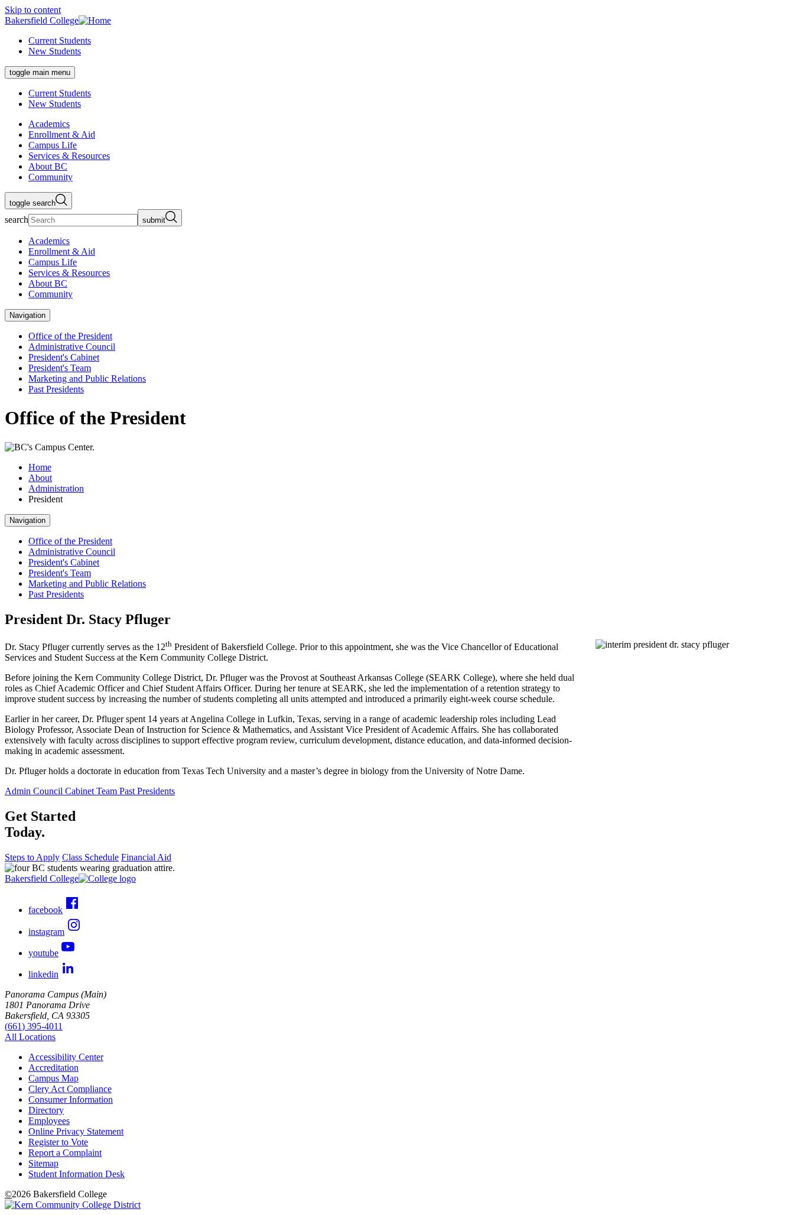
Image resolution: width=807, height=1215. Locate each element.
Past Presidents (56, 389)
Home (39, 467)
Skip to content (33, 10)
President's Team (59, 368)
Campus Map (53, 1078)
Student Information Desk (76, 1174)
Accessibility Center (65, 1057)
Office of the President (70, 336)
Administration (56, 488)
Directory (46, 1110)
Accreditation (53, 1068)
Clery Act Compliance (70, 1089)
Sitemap (43, 1163)
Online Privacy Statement (75, 1131)
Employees (49, 1121)
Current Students (59, 40)
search (16, 220)
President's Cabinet (63, 357)
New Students (54, 51)
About (40, 478)
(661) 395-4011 (34, 1026)
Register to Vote (58, 1142)
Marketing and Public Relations (87, 378)
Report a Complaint (65, 1153)
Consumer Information (70, 1099)
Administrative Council (71, 347)
